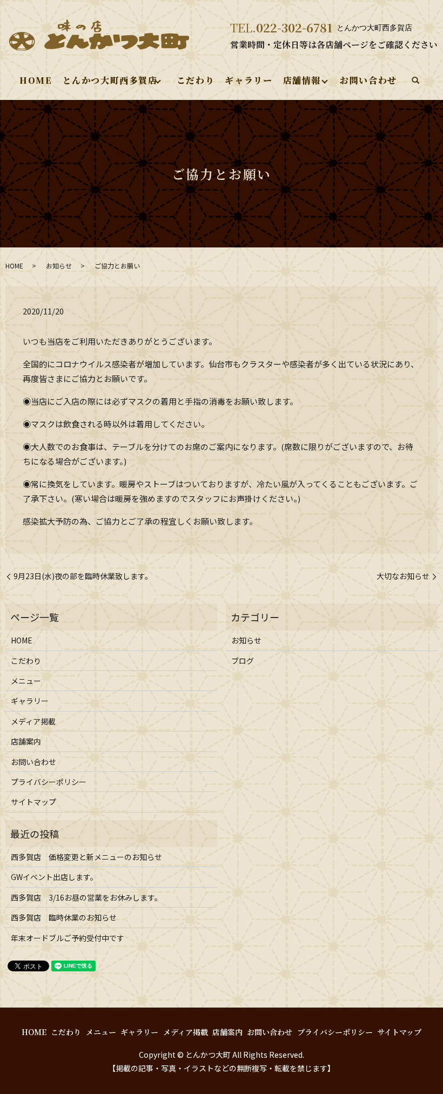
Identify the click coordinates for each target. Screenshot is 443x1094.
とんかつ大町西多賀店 (110, 80)
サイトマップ (33, 801)
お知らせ (59, 265)
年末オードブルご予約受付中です (67, 937)
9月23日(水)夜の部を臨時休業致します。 (83, 576)
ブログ (242, 660)
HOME (35, 80)
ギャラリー (248, 80)
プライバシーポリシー (48, 781)
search (415, 81)
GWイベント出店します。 (54, 876)
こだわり (195, 80)
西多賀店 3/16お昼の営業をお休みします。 (86, 897)
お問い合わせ (368, 80)
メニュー (26, 680)
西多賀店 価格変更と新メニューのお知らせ (86, 856)
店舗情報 (302, 80)
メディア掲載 (33, 721)
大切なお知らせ (403, 576)
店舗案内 (26, 741)
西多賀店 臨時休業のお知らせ (64, 917)
